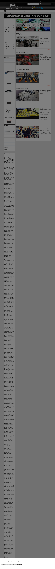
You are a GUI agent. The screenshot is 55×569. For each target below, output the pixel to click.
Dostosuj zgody (12, 564)
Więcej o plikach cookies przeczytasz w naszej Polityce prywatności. (8, 562)
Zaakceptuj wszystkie (18, 564)
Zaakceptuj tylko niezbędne (5, 564)
